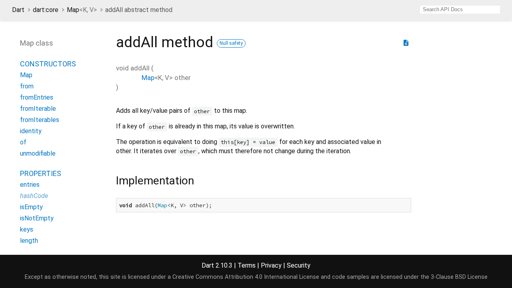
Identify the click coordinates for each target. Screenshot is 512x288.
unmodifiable (38, 153)
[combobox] (460, 10)
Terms (247, 265)
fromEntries (36, 97)
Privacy (271, 265)
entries (30, 184)
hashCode (34, 196)
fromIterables (39, 120)
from (27, 86)
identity (31, 131)
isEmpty (31, 207)
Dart (18, 10)
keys (26, 229)
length (29, 240)
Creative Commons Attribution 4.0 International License (245, 277)
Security (298, 265)
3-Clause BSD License (459, 277)
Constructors (48, 64)
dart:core (45, 10)
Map (82, 10)
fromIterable (38, 108)
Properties (40, 173)
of (23, 142)
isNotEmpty (37, 218)
